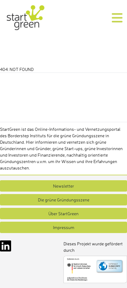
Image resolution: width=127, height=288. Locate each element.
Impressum (63, 227)
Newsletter (63, 186)
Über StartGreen (63, 213)
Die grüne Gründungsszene (63, 199)
